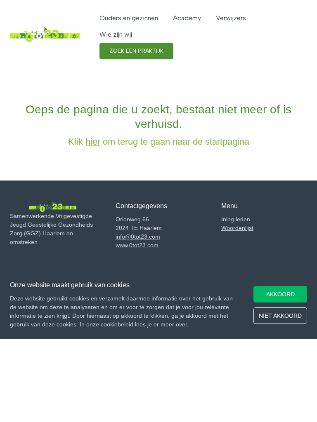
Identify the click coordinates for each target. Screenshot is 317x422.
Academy (187, 18)
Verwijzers (231, 18)
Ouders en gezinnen (128, 18)
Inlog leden (235, 219)
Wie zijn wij (115, 34)
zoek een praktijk (136, 50)
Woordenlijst (237, 228)
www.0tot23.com (137, 245)
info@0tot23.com (138, 236)
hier (92, 141)
